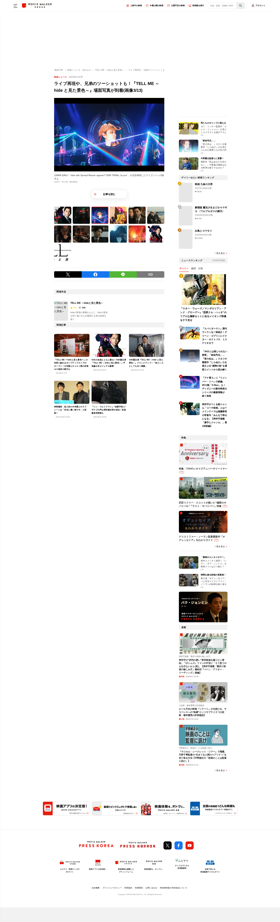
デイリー (184, 268)
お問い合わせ (151, 888)
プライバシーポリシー (112, 888)
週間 (193, 268)
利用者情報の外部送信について (173, 888)
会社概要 (95, 888)
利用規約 (128, 888)
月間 (200, 268)
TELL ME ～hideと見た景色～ (86, 303)
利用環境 (139, 888)
